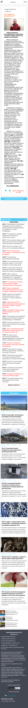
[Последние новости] (22, 220)
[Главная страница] (13, 2)
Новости (8, 411)
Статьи (19, 411)
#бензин (3, 446)
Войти (25, 2)
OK (20, 192)
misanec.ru (4, 648)
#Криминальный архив (7, 555)
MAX (14, 191)
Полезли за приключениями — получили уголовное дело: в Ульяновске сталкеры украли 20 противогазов (12, 485)
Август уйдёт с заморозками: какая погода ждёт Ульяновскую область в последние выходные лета (14, 523)
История (3, 553)
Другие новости (14, 385)
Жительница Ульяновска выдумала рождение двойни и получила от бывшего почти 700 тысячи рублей (13, 593)
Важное (3, 411)
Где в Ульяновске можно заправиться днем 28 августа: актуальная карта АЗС (12, 449)
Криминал (4, 479)
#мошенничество (5, 590)
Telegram (20, 191)
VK (17, 192)
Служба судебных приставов (8, 701)
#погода (3, 413)
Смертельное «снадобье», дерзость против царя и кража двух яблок (14, 557)
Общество (14, 411)
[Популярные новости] (25, 220)
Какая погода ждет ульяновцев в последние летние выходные (13, 415)
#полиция (4, 481)
